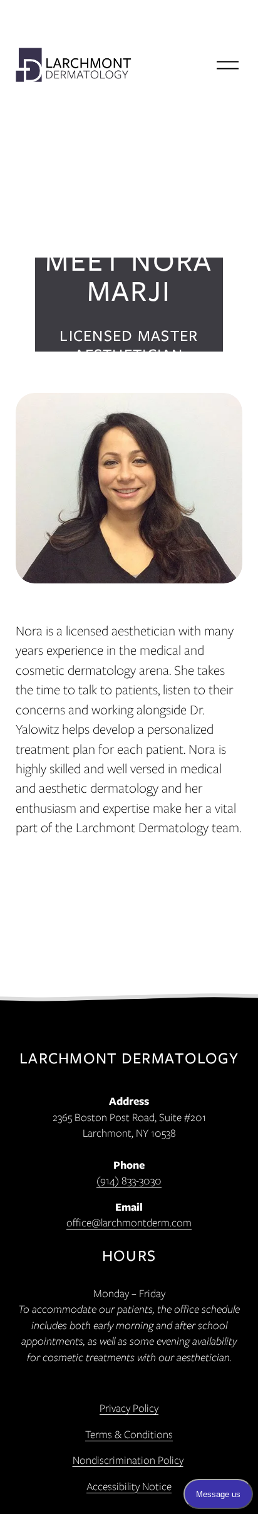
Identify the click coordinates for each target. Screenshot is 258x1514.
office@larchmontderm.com (129, 1222)
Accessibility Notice (129, 1486)
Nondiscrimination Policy (128, 1460)
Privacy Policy (129, 1408)
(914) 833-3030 (129, 1180)
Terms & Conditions (129, 1434)
